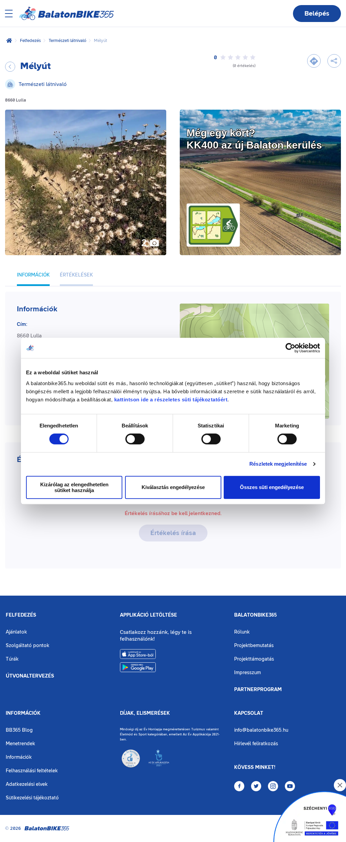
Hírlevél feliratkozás (256, 743)
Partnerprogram (258, 689)
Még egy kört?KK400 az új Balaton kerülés (254, 139)
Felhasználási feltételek (32, 771)
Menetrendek (20, 743)
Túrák (12, 659)
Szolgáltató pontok (27, 645)
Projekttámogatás (254, 659)
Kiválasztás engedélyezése (173, 487)
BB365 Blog (19, 730)
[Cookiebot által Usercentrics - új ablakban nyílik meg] (290, 348)
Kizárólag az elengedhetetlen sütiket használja (74, 487)
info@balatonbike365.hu (261, 730)
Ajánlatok (16, 632)
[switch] (135, 439)
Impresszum (247, 672)
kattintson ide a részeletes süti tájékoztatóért (171, 399)
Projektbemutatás (254, 645)
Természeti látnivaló (67, 40)
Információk (23, 713)
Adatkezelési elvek (27, 784)
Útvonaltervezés (30, 676)
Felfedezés (30, 40)
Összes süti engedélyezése (272, 487)
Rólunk (242, 632)
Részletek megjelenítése (278, 464)
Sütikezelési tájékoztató (32, 798)
